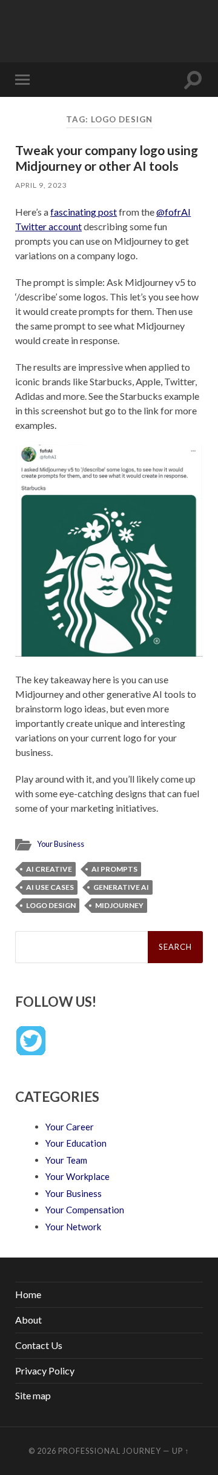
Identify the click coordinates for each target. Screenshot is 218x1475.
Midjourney (119, 905)
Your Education (76, 1143)
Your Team (66, 1160)
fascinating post (83, 211)
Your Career (69, 1126)
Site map (33, 1395)
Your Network (73, 1226)
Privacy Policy (44, 1370)
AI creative (49, 868)
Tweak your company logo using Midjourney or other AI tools (106, 157)
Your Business (60, 844)
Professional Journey (109, 1451)
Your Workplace (77, 1176)
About (28, 1319)
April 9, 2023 (41, 185)
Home (28, 1294)
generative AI (121, 887)
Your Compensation (84, 1209)
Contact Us (38, 1345)
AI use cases (50, 887)
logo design (51, 905)
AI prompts (114, 868)
